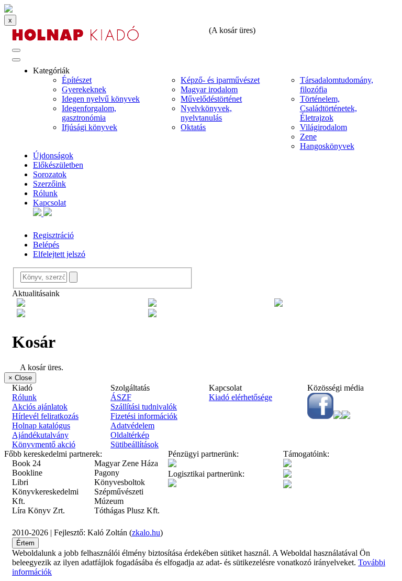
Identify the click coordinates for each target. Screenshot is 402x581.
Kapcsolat (49, 202)
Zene (308, 136)
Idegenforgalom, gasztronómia (89, 113)
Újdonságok (53, 155)
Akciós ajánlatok (40, 406)
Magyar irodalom (209, 89)
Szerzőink (49, 183)
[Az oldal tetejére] (8, 9)
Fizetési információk (143, 416)
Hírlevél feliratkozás (45, 416)
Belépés (46, 244)
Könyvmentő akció (43, 444)
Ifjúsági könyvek (89, 127)
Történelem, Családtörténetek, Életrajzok (328, 108)
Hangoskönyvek (327, 146)
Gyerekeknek (84, 89)
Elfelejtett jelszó (59, 254)
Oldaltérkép (129, 435)
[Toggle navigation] (16, 50)
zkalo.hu (146, 532)
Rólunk (45, 193)
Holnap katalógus (41, 425)
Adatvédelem (132, 425)
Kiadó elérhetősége (240, 397)
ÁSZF (120, 397)
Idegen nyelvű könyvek (101, 98)
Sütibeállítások (134, 444)
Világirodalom (323, 127)
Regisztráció (53, 235)
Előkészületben (58, 164)
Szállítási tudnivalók (143, 406)
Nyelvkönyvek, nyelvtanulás (206, 113)
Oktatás (193, 127)
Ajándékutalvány (40, 435)
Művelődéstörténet (211, 98)
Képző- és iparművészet (220, 80)
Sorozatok (49, 174)
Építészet (77, 80)
